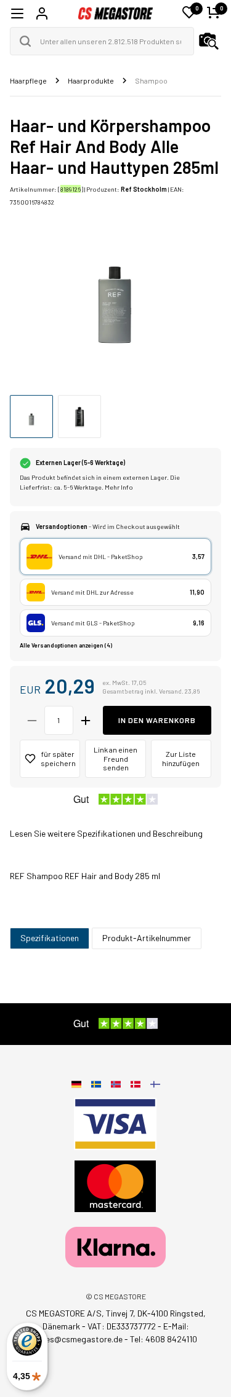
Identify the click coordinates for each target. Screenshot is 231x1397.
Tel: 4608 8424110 (163, 1339)
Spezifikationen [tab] (49, 938)
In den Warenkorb (157, 720)
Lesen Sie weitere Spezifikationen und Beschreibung (106, 833)
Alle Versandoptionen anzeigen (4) (66, 645)
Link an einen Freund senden (115, 758)
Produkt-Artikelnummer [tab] (146, 938)
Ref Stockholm (144, 189)
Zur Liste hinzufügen (181, 758)
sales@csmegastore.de (78, 1339)
